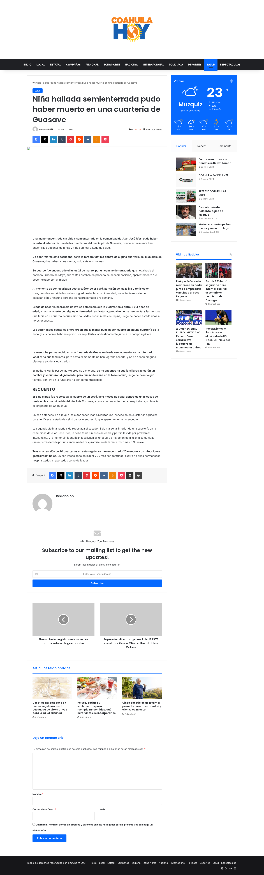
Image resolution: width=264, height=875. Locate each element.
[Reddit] (79, 139)
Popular (181, 146)
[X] (44, 139)
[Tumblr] (62, 139)
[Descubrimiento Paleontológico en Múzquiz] (186, 212)
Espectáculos (230, 64)
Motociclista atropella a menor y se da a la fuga (215, 226)
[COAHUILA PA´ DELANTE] (186, 180)
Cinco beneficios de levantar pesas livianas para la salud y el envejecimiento (141, 706)
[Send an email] (51, 129)
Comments (224, 146)
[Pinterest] (70, 139)
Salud (211, 64)
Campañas (73, 64)
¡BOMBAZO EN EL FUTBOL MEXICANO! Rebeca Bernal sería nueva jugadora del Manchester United (189, 338)
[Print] (138, 475)
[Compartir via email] (129, 475)
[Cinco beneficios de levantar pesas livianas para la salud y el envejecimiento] (142, 688)
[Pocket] (105, 139)
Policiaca (176, 64)
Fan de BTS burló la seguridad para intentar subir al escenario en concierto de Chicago (217, 291)
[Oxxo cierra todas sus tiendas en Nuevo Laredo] (186, 164)
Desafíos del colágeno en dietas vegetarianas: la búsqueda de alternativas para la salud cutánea (50, 708)
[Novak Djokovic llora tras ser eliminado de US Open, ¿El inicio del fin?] (218, 317)
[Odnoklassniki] (96, 139)
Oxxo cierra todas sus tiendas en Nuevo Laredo (215, 161)
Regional (92, 64)
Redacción (44, 129)
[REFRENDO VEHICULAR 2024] (186, 196)
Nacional (131, 64)
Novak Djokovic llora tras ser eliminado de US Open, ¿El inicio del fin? (217, 336)
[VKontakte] (87, 139)
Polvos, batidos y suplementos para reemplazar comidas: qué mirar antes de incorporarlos (96, 708)
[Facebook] (36, 139)
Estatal (55, 64)
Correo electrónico (44, 809)
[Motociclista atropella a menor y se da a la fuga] (186, 229)
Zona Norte (112, 64)
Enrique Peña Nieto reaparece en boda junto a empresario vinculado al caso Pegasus (189, 289)
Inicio (27, 64)
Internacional (153, 64)
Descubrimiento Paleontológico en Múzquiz (211, 211)
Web (102, 809)
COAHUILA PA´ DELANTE (213, 175)
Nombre (38, 794)
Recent (201, 146)
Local (40, 64)
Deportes (195, 64)
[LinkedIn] (53, 139)
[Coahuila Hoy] (132, 29)
